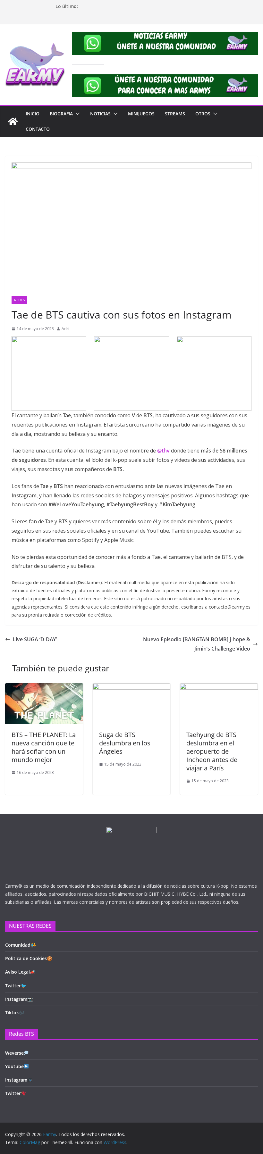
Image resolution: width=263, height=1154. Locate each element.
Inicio (32, 114)
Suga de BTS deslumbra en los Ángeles (124, 743)
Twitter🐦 (15, 986)
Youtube (14, 1066)
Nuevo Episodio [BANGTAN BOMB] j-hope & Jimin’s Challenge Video (196, 644)
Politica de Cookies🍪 (28, 958)
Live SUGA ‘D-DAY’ (35, 639)
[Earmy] (13, 121)
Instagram (16, 1080)
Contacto (38, 129)
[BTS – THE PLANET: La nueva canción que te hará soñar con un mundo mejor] (44, 687)
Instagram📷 (19, 999)
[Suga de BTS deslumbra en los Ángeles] (132, 687)
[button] (76, 113)
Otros (202, 114)
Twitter (13, 1093)
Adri (65, 328)
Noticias (100, 114)
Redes (19, 300)
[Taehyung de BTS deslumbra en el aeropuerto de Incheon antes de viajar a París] (219, 687)
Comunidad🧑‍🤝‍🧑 (20, 945)
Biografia (61, 114)
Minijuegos (141, 114)
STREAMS (175, 114)
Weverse (14, 1053)
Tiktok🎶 (14, 1012)
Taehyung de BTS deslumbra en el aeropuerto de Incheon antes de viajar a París (211, 751)
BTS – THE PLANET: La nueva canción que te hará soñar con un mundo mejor (44, 747)
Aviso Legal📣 (20, 972)
